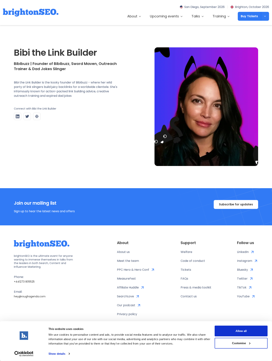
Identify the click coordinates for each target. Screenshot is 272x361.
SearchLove (125, 296)
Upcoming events (164, 16)
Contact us (189, 296)
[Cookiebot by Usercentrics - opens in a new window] (24, 354)
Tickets (186, 270)
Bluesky (242, 270)
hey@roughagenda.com (30, 296)
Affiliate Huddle (128, 287)
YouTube (243, 296)
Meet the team (128, 261)
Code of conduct (193, 261)
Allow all (241, 331)
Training (219, 16)
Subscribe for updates (236, 204)
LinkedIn (243, 252)
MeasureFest (126, 278)
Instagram (244, 261)
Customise (239, 343)
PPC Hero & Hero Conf (133, 270)
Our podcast (126, 305)
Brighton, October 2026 (252, 7)
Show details (56, 353)
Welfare (186, 252)
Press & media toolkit (196, 287)
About (132, 16)
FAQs (184, 278)
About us (123, 252)
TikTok (241, 287)
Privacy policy (127, 314)
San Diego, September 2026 (204, 7)
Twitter (242, 278)
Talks (196, 16)
